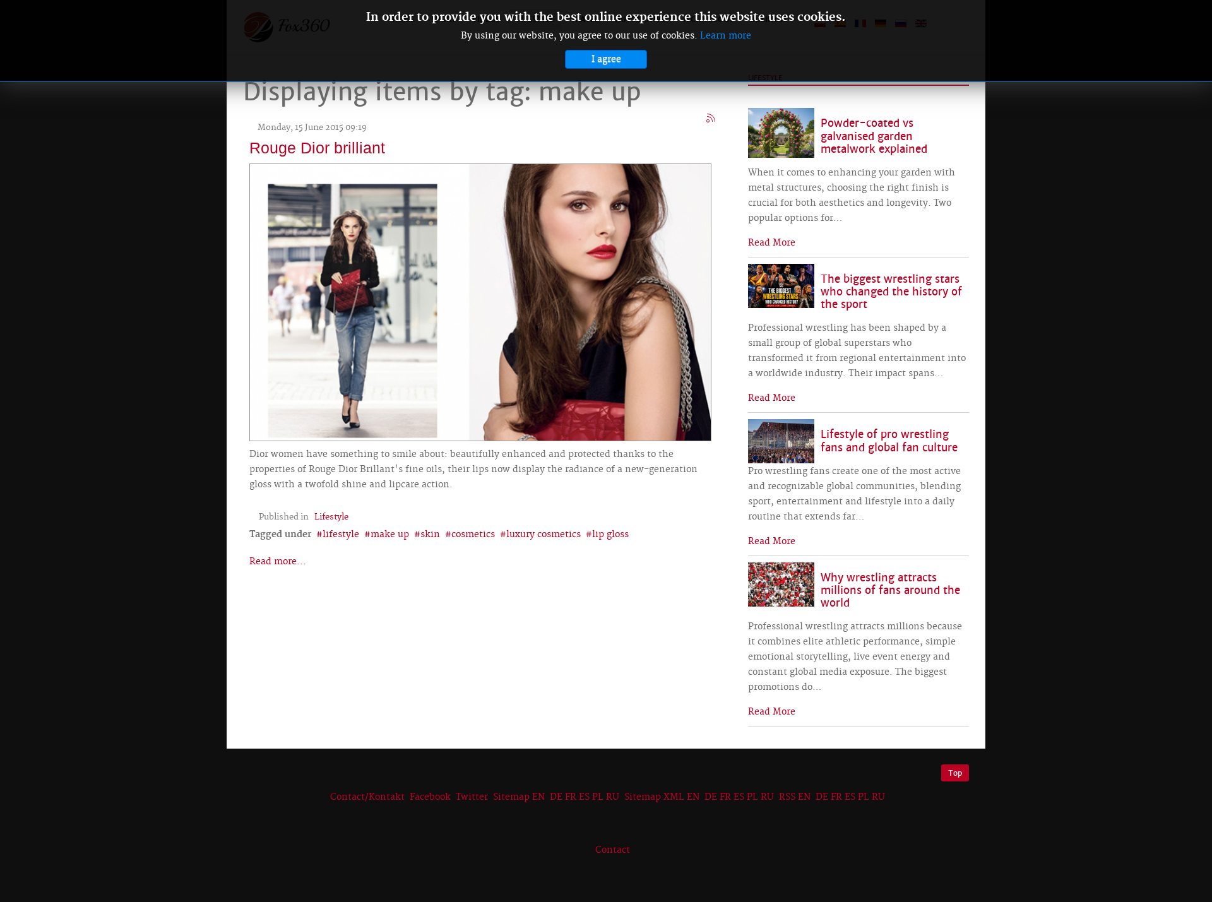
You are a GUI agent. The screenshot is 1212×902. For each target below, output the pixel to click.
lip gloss (610, 534)
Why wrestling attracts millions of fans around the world (890, 590)
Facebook (430, 797)
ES (584, 797)
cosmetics (473, 534)
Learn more (725, 36)
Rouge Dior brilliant (317, 148)
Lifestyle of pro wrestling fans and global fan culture (889, 441)
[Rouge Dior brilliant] (480, 301)
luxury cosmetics (543, 534)
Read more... (277, 561)
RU (612, 797)
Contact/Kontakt (366, 797)
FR (570, 797)
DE (556, 797)
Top (955, 773)
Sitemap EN (520, 797)
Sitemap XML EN (661, 797)
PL (597, 797)
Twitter (472, 797)
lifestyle (341, 534)
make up (390, 534)
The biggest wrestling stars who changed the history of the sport (891, 292)
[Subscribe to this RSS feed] (711, 119)
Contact (612, 850)
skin (430, 534)
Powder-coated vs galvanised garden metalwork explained (874, 136)
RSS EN (795, 797)
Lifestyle (331, 517)
